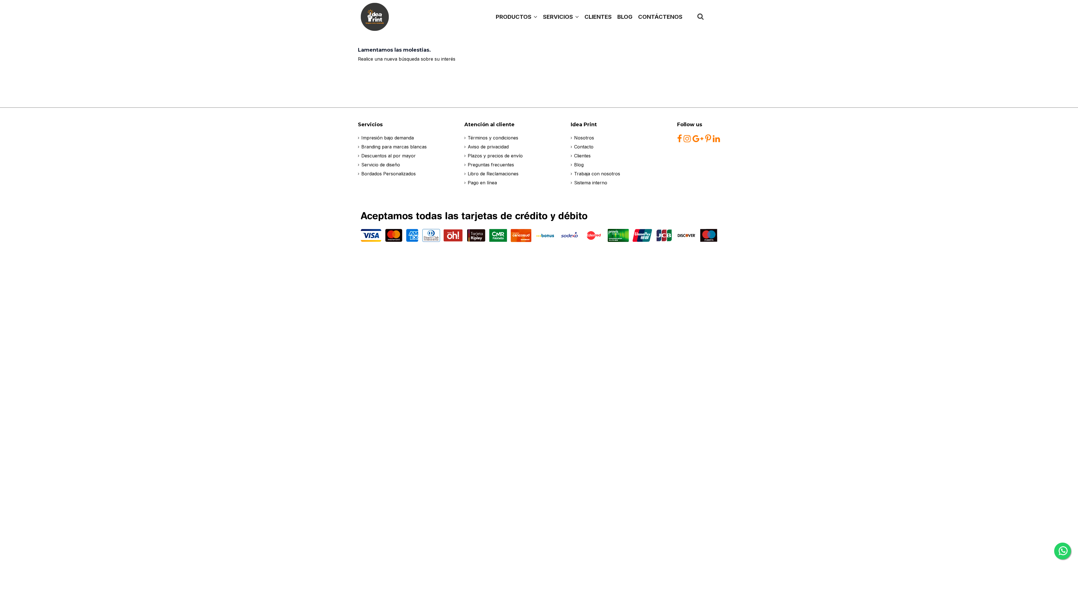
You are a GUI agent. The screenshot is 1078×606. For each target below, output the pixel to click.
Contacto (583, 147)
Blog (579, 164)
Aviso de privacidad (488, 147)
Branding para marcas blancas (394, 147)
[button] (561, 17)
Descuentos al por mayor (388, 156)
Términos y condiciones (493, 138)
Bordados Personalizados (388, 173)
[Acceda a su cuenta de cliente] (713, 16)
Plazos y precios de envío (495, 156)
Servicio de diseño (380, 164)
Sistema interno (590, 182)
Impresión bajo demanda (387, 138)
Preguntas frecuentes (491, 164)
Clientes (582, 156)
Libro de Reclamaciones (493, 173)
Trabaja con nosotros (597, 173)
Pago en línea (482, 182)
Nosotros (584, 138)
